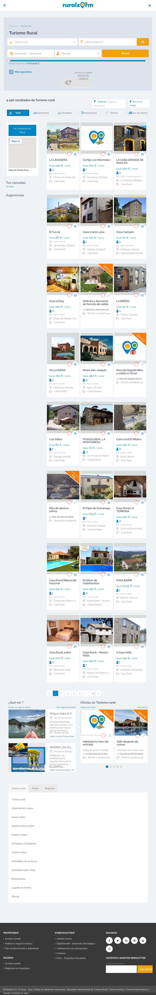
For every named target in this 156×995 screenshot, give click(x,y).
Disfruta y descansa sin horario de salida (106, 309)
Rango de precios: (17, 63)
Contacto (61, 953)
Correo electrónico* (115, 963)
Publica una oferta (88, 707)
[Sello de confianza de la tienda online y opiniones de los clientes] (66, 968)
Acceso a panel (13, 938)
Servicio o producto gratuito (101, 313)
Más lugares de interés (66, 707)
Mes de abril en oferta (63, 517)
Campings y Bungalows (24, 843)
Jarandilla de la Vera (127, 750)
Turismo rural (18, 799)
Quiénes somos (64, 938)
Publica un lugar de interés (19, 707)
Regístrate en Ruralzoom (17, 968)
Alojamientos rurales (22, 808)
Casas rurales (18, 817)
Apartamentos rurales (23, 826)
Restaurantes (18, 879)
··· (86, 693)
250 (93, 693)
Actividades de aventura (24, 861)
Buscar (125, 53)
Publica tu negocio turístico (18, 943)
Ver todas (10, 187)
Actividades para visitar (23, 870)
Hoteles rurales (20, 834)
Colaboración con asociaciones (72, 948)
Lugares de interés (21, 887)
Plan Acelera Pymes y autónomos (22, 948)
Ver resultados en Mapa (22, 130)
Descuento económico (65, 520)
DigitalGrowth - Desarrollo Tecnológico (76, 943)
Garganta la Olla (91, 750)
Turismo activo (19, 852)
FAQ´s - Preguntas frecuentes (71, 958)
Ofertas (15, 896)
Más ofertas (143, 707)
